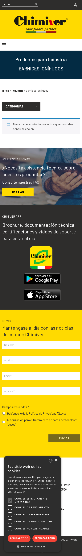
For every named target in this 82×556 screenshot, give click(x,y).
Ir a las (18, 192)
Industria (17, 90)
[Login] (75, 4)
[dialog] (32, 504)
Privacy (73, 539)
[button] (21, 106)
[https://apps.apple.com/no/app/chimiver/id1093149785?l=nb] (42, 295)
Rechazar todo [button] (45, 538)
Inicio (5, 90)
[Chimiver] (41, 24)
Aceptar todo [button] (19, 538)
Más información (17, 492)
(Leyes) (62, 413)
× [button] (55, 460)
